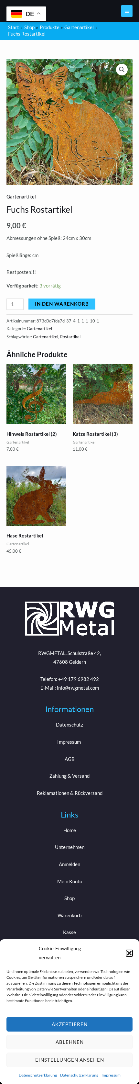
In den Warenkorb (62, 304)
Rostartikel (70, 336)
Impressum (111, 1075)
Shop (69, 898)
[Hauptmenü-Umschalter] (127, 11)
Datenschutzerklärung (38, 1075)
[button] (129, 953)
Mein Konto (69, 881)
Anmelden (69, 864)
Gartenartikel (21, 196)
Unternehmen (69, 847)
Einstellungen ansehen (69, 1060)
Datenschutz (69, 725)
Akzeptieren (70, 1024)
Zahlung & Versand (69, 776)
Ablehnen (70, 1042)
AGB (70, 759)
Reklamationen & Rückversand (69, 793)
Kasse (69, 932)
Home (69, 830)
